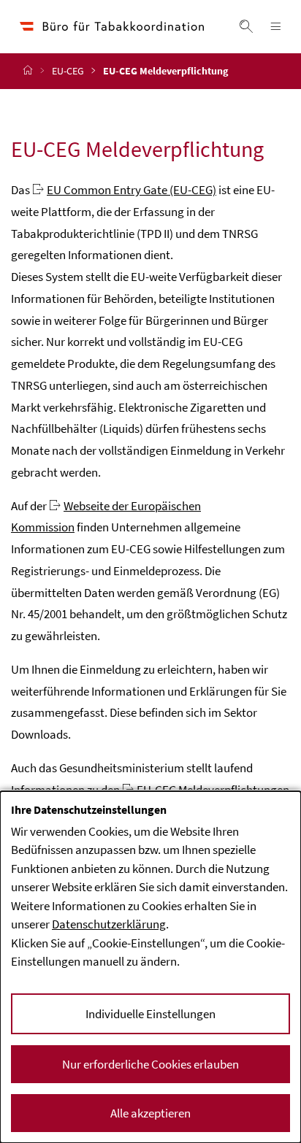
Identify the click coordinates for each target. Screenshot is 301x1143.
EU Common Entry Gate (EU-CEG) (131, 190)
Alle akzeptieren (150, 1113)
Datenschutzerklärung (109, 924)
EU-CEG (68, 70)
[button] (246, 26)
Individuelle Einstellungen (150, 1014)
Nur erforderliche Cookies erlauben (150, 1064)
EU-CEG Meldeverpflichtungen (213, 790)
